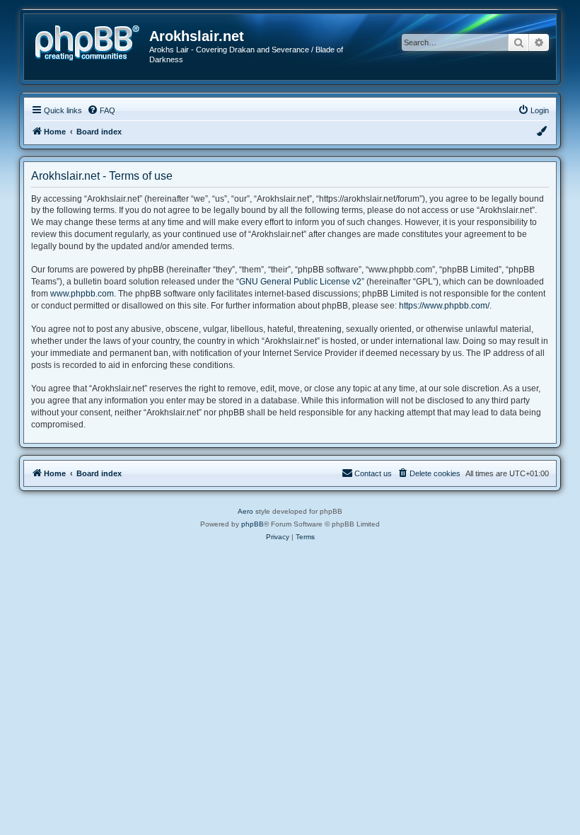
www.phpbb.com (82, 294)
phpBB (252, 524)
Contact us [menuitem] (373, 473)
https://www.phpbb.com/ (444, 306)
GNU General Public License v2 (300, 282)
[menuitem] (101, 110)
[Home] (92, 41)
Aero (245, 511)
